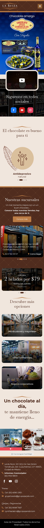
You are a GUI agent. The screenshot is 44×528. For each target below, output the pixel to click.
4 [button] (26, 180)
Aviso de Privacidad (12, 522)
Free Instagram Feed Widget (23, 454)
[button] (7, 44)
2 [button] (20, 180)
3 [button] (23, 180)
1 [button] (18, 180)
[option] (22, 43)
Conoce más (22, 219)
